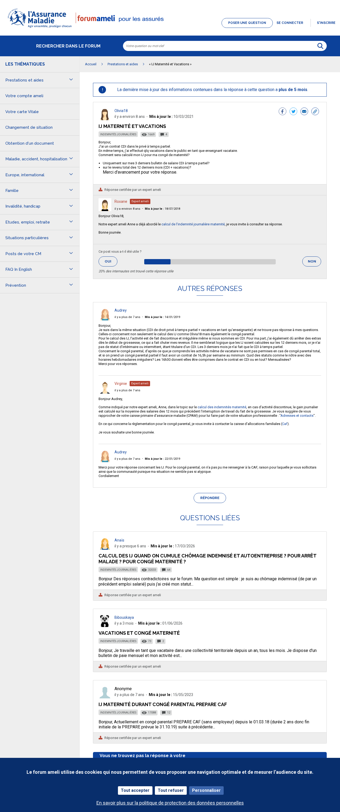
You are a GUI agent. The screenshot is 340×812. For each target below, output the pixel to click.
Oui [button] (111, 261)
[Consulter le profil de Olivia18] (105, 118)
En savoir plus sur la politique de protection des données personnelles (170, 803)
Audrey (120, 310)
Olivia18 (121, 111)
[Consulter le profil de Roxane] (105, 209)
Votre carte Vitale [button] (22, 111)
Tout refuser (171, 790)
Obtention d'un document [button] (29, 143)
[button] (170, 28)
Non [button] (314, 263)
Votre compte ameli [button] (24, 95)
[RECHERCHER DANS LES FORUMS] (320, 46)
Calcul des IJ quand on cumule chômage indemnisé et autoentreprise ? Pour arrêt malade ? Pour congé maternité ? (207, 558)
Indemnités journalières (118, 134)
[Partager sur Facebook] (282, 112)
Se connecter (290, 23)
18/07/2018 (162, 208)
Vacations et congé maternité (139, 633)
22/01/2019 (162, 459)
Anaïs (119, 540)
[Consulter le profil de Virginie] (105, 392)
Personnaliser (206, 790)
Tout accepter (135, 790)
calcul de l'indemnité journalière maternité (193, 224)
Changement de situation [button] (29, 127)
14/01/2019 (162, 317)
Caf (284, 424)
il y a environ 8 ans (127, 208)
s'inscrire (326, 23)
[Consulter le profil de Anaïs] (105, 548)
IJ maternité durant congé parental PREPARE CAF (163, 704)
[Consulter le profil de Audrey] (105, 318)
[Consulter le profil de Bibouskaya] (105, 625)
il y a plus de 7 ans (127, 317)
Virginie (120, 383)
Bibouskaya (124, 617)
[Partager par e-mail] (304, 112)
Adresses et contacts (296, 416)
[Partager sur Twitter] (293, 112)
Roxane (120, 201)
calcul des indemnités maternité (222, 407)
